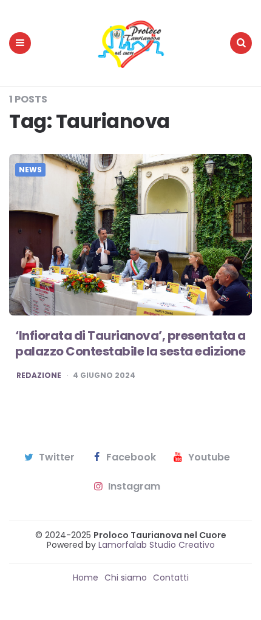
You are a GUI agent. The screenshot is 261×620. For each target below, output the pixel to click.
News (30, 170)
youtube (209, 457)
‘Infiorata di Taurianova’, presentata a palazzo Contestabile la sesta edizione (130, 343)
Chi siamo (125, 577)
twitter (57, 457)
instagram (134, 486)
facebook (131, 457)
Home (85, 577)
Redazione (38, 375)
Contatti (171, 577)
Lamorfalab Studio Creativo (155, 545)
